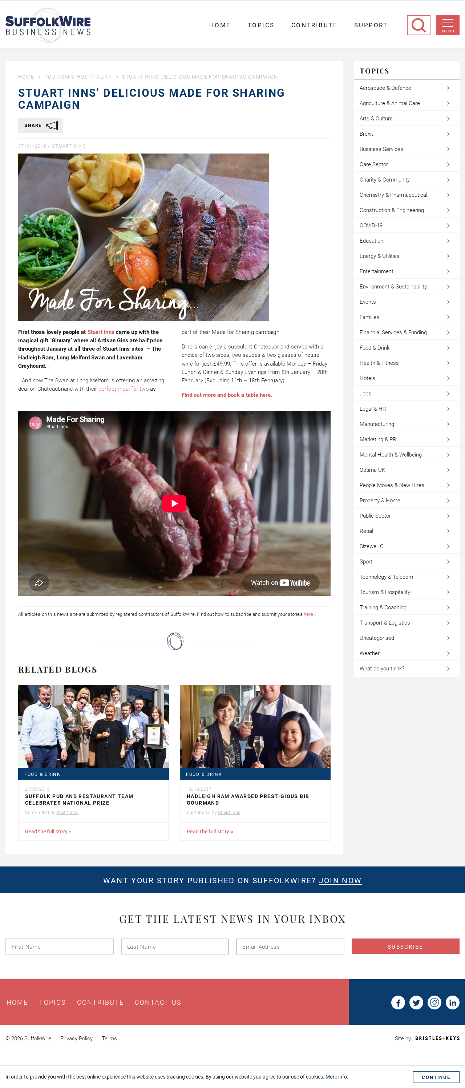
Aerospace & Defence (385, 88)
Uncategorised (377, 638)
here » (310, 614)
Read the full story (46, 831)
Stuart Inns (69, 146)
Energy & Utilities (380, 256)
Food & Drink (42, 774)
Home (220, 25)
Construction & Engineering (392, 210)
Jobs (365, 393)
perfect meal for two (123, 389)
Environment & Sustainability (393, 286)
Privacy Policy (76, 1038)
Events (368, 302)
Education (371, 241)
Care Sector (374, 164)
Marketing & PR (378, 439)
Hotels (367, 378)
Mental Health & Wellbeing (391, 454)
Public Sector (375, 516)
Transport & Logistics (385, 622)
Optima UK (372, 470)
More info (336, 1077)
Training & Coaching (383, 607)
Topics (261, 25)
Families (369, 317)
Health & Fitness (379, 363)
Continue (436, 1077)
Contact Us (158, 1002)
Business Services (381, 149)
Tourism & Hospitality (78, 77)
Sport (366, 561)
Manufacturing (377, 424)
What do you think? (382, 668)
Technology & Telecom (386, 577)
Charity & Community (385, 179)
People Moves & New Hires (392, 485)
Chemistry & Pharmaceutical (393, 195)
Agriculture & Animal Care (390, 103)
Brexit (366, 134)
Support (371, 25)
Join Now (340, 880)
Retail (366, 531)
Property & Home (380, 500)
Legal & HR (373, 409)
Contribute (314, 25)
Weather (370, 653)
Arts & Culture (376, 118)
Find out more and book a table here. (227, 395)
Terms (109, 1038)
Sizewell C (372, 546)
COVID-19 (371, 225)
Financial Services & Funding (393, 332)
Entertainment (376, 271)
